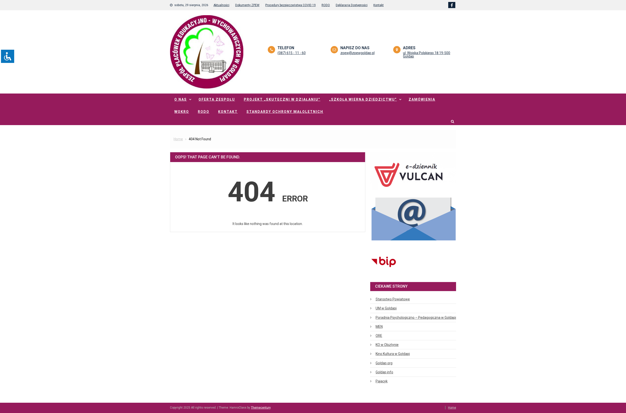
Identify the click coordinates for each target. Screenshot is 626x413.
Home (452, 407)
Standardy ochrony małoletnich (284, 112)
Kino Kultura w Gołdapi (393, 354)
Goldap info (384, 372)
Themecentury (260, 407)
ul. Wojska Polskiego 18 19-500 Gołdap (426, 54)
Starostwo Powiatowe (393, 299)
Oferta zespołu (217, 99)
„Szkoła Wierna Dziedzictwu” (363, 99)
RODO (326, 5)
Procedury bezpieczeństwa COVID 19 (290, 5)
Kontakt (378, 5)
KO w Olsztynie (387, 345)
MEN (379, 327)
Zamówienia (422, 99)
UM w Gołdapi (386, 308)
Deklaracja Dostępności (352, 5)
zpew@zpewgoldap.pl (357, 53)
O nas (180, 99)
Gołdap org (384, 363)
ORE (379, 336)
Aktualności (221, 5)
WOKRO (181, 112)
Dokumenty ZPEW (247, 5)
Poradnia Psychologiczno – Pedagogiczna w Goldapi (416, 317)
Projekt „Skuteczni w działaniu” (282, 99)
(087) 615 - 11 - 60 (292, 53)
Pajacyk (382, 381)
